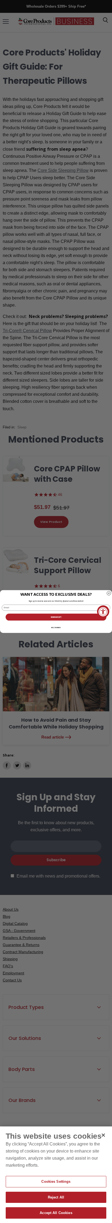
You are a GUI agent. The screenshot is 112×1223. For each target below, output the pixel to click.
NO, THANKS (55, 628)
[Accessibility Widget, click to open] (103, 612)
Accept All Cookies (56, 1213)
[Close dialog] (109, 593)
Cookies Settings (55, 1181)
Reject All (56, 1197)
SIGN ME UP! (56, 617)
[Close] (103, 1135)
